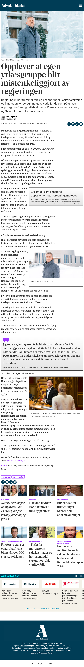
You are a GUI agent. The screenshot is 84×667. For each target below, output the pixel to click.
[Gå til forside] (19, 5)
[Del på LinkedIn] (77, 124)
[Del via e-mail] (81, 124)
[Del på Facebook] (69, 124)
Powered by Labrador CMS (42, 664)
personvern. (66, 650)
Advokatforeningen (27, 645)
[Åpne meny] (80, 5)
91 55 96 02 (58, 643)
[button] (76, 576)
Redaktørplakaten (43, 648)
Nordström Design (46, 653)
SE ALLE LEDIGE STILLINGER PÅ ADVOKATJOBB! (42, 608)
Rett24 (4, 465)
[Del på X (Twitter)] (73, 124)
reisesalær (18, 477)
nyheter (6, 477)
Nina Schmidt (42, 643)
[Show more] (80, 189)
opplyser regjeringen (15, 460)
